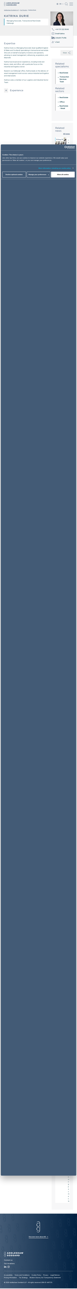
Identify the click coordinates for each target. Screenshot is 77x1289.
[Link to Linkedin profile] (5, 1267)
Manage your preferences (37, 174)
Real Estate (64, 73)
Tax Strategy (23, 1277)
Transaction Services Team (64, 79)
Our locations (9, 1263)
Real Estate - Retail (64, 107)
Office (62, 102)
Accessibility (8, 1275)
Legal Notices (55, 1275)
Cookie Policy (36, 1275)
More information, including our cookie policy (54, 168)
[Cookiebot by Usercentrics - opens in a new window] (66, 147)
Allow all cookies (63, 174)
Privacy (45, 1275)
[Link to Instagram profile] (8, 1267)
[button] (66, 5)
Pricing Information (10, 1277)
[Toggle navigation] (71, 4)
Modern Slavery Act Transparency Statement (45, 1277)
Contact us (8, 1260)
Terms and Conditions (22, 1275)
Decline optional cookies (14, 174)
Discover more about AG (37, 1237)
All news (66, 134)
